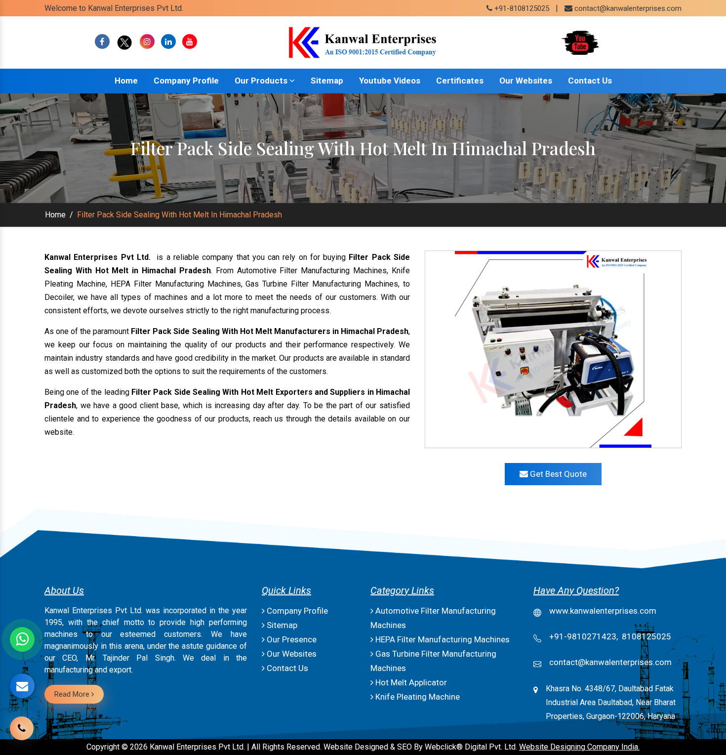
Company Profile (186, 80)
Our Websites (525, 80)
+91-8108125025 (520, 8)
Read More (72, 694)
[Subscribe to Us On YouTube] (189, 41)
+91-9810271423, (583, 636)
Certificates (460, 80)
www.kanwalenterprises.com (602, 611)
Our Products (262, 80)
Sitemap (327, 80)
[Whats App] (22, 639)
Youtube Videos (389, 80)
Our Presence (291, 639)
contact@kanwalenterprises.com (628, 8)
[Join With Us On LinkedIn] (168, 41)
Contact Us (590, 80)
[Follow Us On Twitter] (124, 41)
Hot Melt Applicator (410, 682)
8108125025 (646, 636)
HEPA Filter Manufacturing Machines (441, 639)
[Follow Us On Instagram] (147, 41)
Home (126, 80)
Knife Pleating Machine (416, 697)
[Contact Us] (22, 727)
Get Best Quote (557, 474)
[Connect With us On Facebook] (102, 41)
